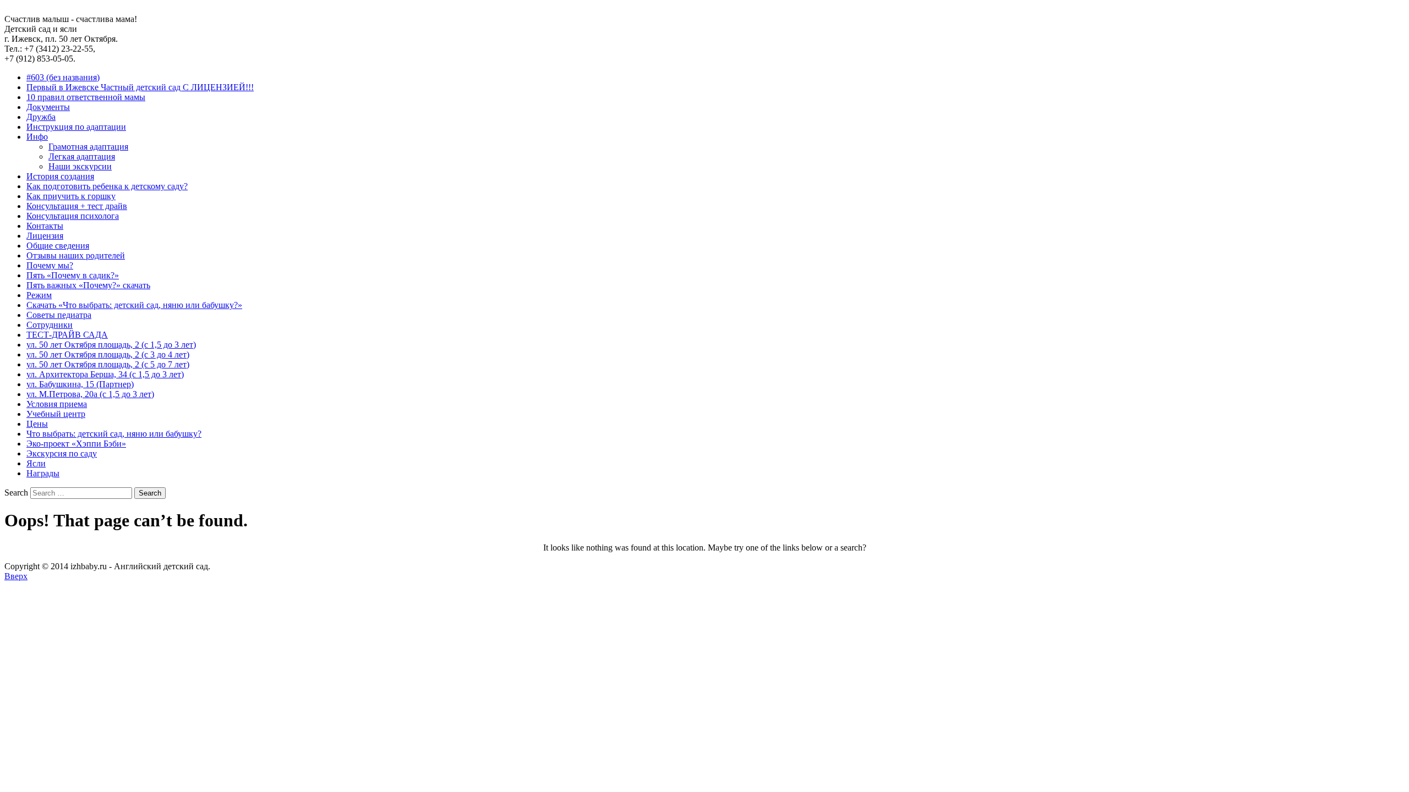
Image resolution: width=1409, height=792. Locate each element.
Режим (39, 295)
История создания (60, 176)
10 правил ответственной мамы (85, 97)
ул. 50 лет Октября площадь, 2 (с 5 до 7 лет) (107, 364)
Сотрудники (49, 324)
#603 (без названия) (63, 77)
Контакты (44, 225)
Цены (37, 423)
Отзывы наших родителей (75, 255)
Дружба (41, 117)
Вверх (16, 576)
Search (16, 492)
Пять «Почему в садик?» (72, 275)
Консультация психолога (72, 216)
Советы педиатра (58, 315)
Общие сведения (57, 245)
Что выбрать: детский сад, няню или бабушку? (113, 433)
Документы (48, 107)
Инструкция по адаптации (76, 126)
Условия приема (56, 404)
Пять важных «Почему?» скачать (88, 285)
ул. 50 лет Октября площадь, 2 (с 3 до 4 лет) (107, 354)
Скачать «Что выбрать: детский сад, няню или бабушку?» (134, 305)
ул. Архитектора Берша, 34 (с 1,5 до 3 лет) (105, 374)
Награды (42, 473)
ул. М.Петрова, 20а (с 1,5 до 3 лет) (90, 394)
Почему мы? (49, 265)
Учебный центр (55, 414)
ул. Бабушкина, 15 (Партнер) (80, 384)
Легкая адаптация (81, 156)
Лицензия (44, 235)
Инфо (37, 136)
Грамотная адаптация (88, 146)
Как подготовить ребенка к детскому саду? (107, 186)
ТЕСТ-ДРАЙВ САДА (67, 334)
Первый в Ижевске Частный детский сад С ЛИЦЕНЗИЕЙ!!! (140, 87)
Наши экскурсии (80, 166)
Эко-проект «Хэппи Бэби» (76, 443)
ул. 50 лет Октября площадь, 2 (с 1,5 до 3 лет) (111, 344)
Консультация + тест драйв (76, 206)
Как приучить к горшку (71, 196)
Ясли (36, 463)
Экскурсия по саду (61, 453)
